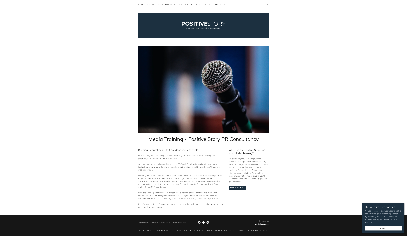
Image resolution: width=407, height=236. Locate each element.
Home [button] (142, 231)
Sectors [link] (183, 4)
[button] (166, 4)
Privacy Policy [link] (259, 231)
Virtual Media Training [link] (215, 231)
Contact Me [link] (220, 4)
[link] (203, 25)
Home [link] (141, 4)
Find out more (237, 188)
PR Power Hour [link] (191, 231)
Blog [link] (208, 4)
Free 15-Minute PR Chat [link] (168, 231)
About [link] (150, 4)
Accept (383, 228)
